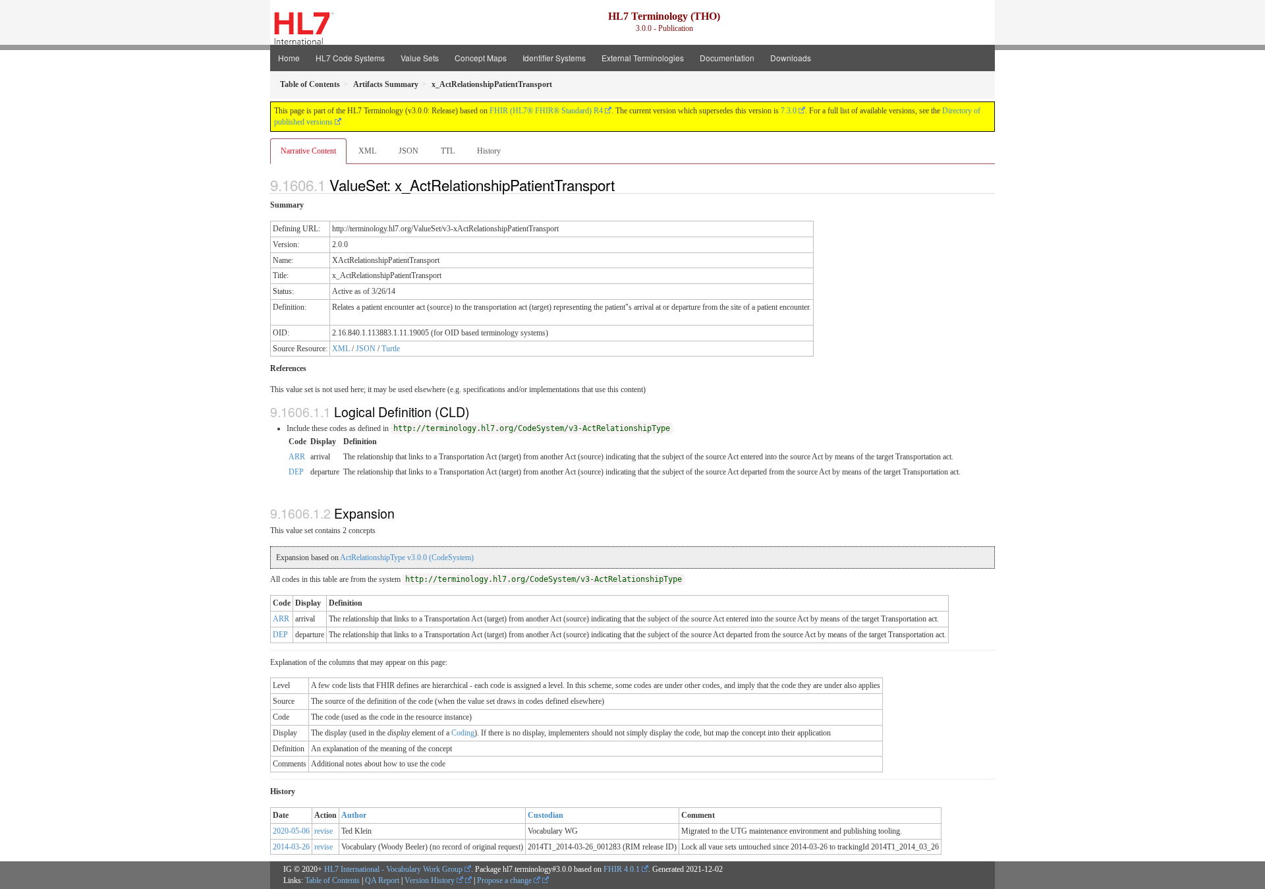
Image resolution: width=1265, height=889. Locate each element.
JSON (408, 151)
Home (289, 57)
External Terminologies (643, 57)
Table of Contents (332, 880)
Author (353, 815)
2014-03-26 (291, 846)
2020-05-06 (291, 831)
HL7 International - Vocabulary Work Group (393, 869)
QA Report (382, 880)
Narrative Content (308, 151)
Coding (462, 732)
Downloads (790, 57)
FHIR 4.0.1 (622, 869)
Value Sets (420, 57)
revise (323, 831)
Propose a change (505, 880)
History (489, 151)
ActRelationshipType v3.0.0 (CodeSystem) (407, 557)
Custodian (545, 815)
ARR (297, 456)
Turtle (390, 348)
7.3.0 (789, 110)
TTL (448, 151)
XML (367, 151)
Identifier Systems (554, 57)
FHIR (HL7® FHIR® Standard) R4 (546, 110)
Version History (431, 880)
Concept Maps (481, 57)
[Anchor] (622, 184)
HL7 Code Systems (350, 57)
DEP (296, 471)
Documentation (727, 57)
